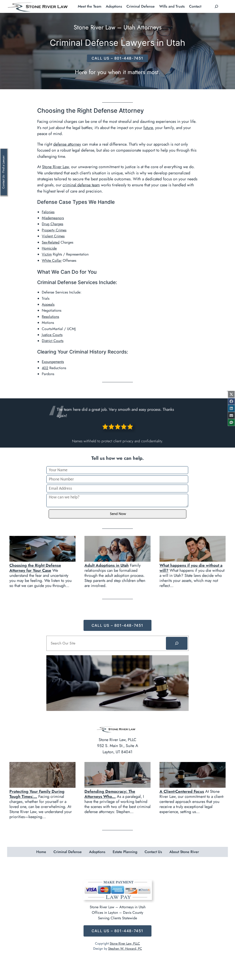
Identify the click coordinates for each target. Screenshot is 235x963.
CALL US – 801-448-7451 (117, 58)
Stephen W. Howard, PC (125, 948)
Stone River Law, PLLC (125, 943)
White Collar (52, 260)
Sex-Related (50, 242)
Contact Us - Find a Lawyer (3, 172)
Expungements (53, 361)
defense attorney (67, 144)
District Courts (52, 340)
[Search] (176, 643)
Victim (47, 254)
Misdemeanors (53, 218)
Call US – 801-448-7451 (117, 625)
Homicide (49, 248)
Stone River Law (55, 167)
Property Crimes (54, 230)
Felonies (48, 212)
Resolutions (50, 316)
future (148, 128)
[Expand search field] (216, 6)
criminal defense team (81, 185)
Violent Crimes (53, 236)
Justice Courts (52, 334)
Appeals (48, 304)
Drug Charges (52, 224)
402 (45, 368)
